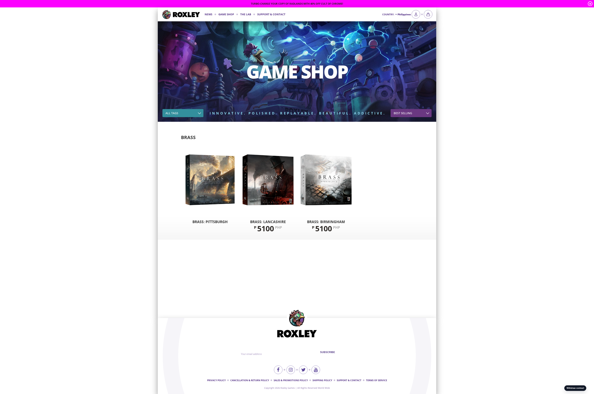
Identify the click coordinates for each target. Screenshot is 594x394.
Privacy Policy (216, 380)
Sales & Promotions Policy (291, 380)
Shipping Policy (322, 380)
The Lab (245, 14)
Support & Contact (271, 14)
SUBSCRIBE (327, 352)
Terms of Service (376, 380)
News (208, 14)
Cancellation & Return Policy (249, 380)
